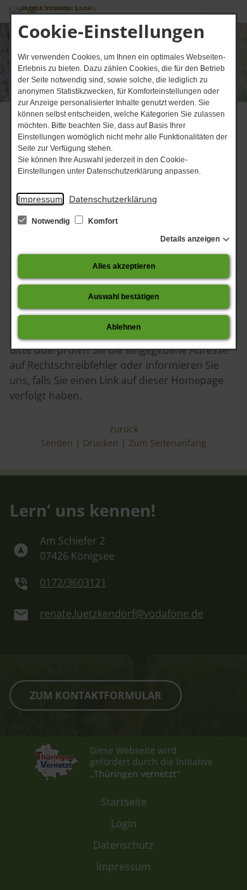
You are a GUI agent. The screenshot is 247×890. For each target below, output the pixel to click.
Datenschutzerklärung (113, 199)
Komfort (102, 221)
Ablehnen (123, 327)
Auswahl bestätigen (123, 296)
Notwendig (51, 221)
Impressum (40, 199)
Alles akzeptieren (123, 266)
